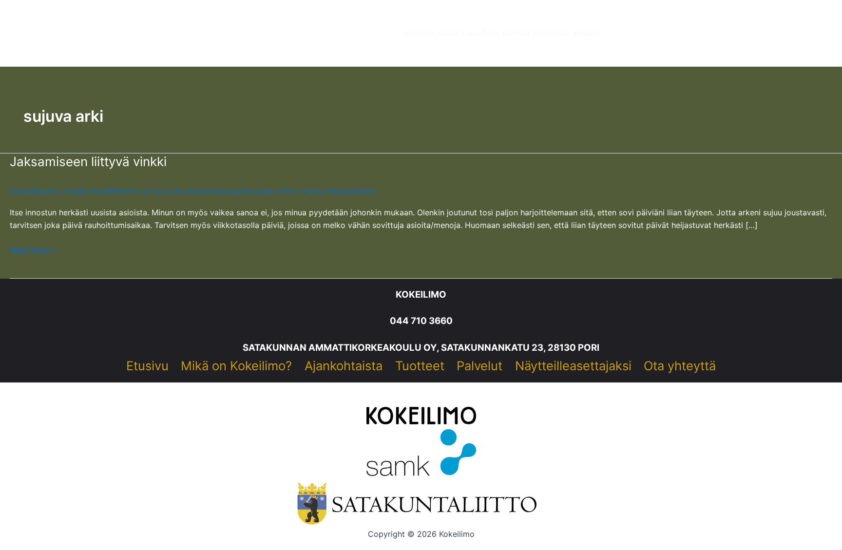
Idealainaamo (34, 191)
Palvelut (479, 366)
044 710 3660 (421, 320)
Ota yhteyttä (680, 366)
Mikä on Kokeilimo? (236, 366)
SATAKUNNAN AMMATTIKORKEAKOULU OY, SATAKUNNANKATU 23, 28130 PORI (421, 347)
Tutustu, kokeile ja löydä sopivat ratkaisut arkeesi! (502, 33)
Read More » (33, 250)
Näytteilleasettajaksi (573, 366)
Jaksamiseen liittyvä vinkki (88, 161)
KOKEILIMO (421, 294)
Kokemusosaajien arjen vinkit (241, 191)
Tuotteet (419, 366)
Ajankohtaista (344, 366)
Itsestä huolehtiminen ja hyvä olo (123, 191)
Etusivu (147, 366)
